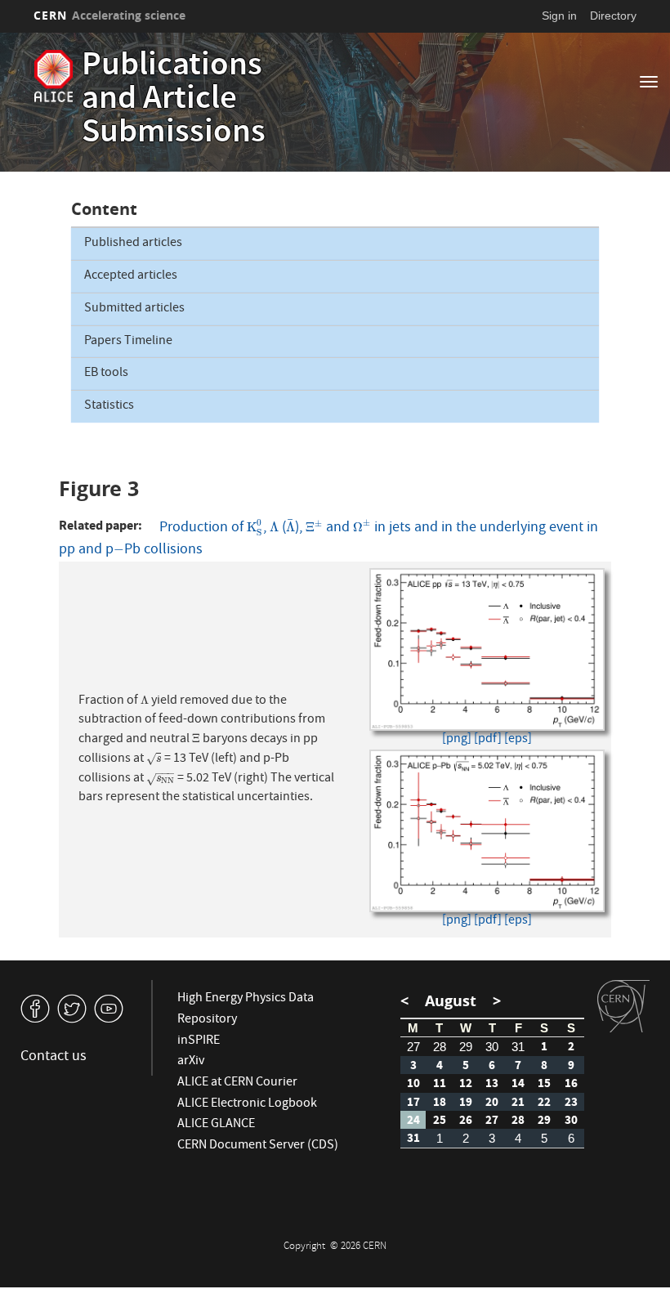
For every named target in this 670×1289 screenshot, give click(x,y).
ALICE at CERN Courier (237, 1083)
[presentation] (255, 528)
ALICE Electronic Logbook (247, 1104)
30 (491, 1047)
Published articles (133, 243)
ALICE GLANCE (216, 1125)
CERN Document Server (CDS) (257, 1146)
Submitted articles (134, 309)
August (451, 1001)
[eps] (518, 740)
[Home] (54, 76)
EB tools (106, 373)
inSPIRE (198, 1041)
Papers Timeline (128, 341)
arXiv (190, 1062)
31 (518, 1047)
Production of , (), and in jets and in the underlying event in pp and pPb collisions (329, 538)
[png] (456, 740)
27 (413, 1047)
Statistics (109, 406)
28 (439, 1047)
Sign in (559, 15)
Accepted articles (130, 276)
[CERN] (623, 1006)
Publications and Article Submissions (174, 100)
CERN (109, 15)
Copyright (306, 1247)
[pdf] (488, 740)
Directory (613, 15)
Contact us (53, 1057)
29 (465, 1047)
